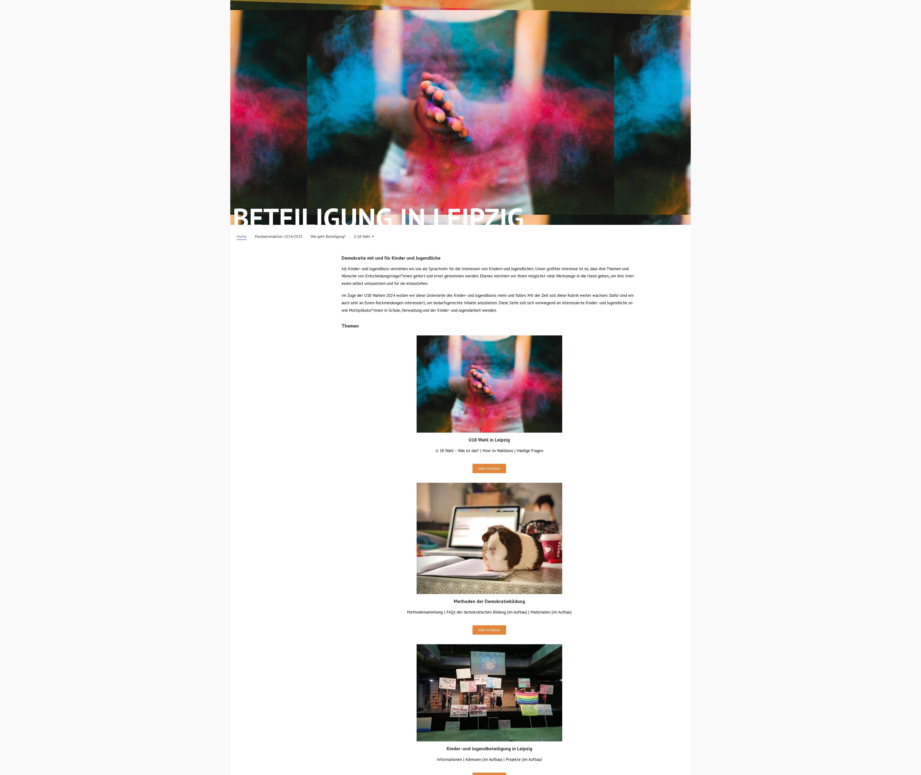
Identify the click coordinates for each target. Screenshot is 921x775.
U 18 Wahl (362, 236)
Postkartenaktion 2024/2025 (278, 236)
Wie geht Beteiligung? (328, 236)
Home (242, 236)
